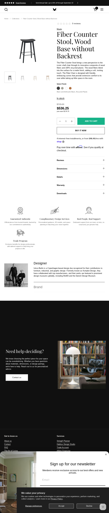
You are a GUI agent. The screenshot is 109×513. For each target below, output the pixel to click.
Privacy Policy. (57, 499)
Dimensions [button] (62, 169)
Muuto (59, 29)
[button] (6, 9)
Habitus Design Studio (66, 444)
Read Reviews (21, 3)
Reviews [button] (60, 160)
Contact (7, 444)
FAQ (6, 447)
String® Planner (63, 441)
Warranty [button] (61, 185)
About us (8, 441)
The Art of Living (11, 451)
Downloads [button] (62, 193)
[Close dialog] (106, 454)
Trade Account (63, 447)
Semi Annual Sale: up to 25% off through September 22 (54, 3)
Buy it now (80, 130)
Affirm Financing (63, 451)
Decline (89, 506)
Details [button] (60, 177)
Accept (61, 506)
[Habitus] (54, 9)
